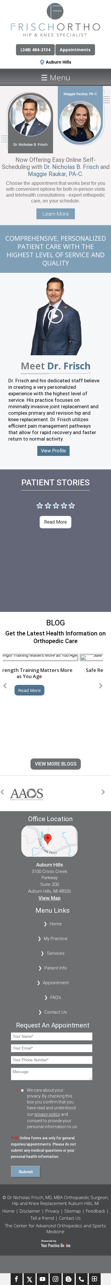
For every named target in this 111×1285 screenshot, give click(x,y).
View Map (49, 898)
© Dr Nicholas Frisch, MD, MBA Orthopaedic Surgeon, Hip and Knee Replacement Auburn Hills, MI (55, 1200)
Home (56, 924)
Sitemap (72, 1211)
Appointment (56, 982)
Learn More (55, 214)
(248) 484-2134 (35, 49)
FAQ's (55, 997)
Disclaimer (30, 1211)
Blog (55, 622)
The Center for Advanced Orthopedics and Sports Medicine (55, 1228)
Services (56, 953)
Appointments (75, 49)
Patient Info (55, 968)
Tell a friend (42, 1218)
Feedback (95, 1211)
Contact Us (55, 1012)
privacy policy (47, 1114)
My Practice (55, 938)
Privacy (52, 1211)
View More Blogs (55, 764)
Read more (55, 522)
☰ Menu (55, 77)
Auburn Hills (58, 62)
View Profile (53, 451)
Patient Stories (55, 482)
